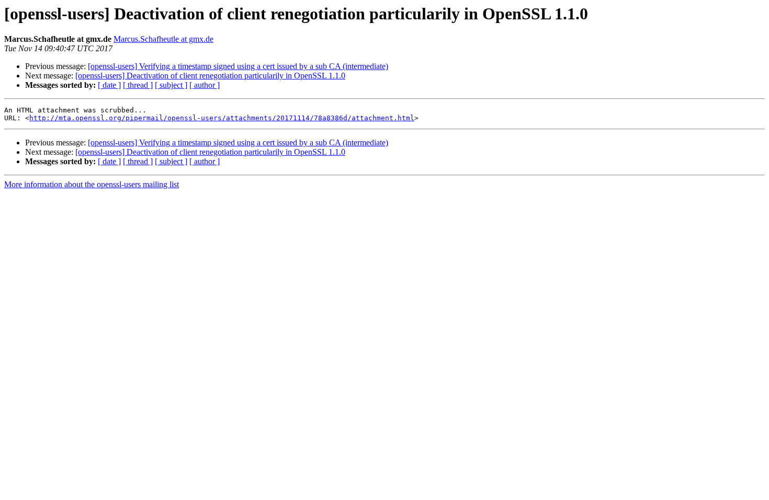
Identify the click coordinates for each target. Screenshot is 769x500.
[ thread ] (138, 85)
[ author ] (204, 85)
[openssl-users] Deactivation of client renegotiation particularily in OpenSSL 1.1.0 (210, 75)
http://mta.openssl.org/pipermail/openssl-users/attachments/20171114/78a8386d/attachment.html (221, 118)
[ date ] (109, 85)
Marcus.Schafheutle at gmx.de (163, 39)
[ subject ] (171, 85)
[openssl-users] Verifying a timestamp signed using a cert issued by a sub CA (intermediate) (238, 66)
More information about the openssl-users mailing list (91, 184)
